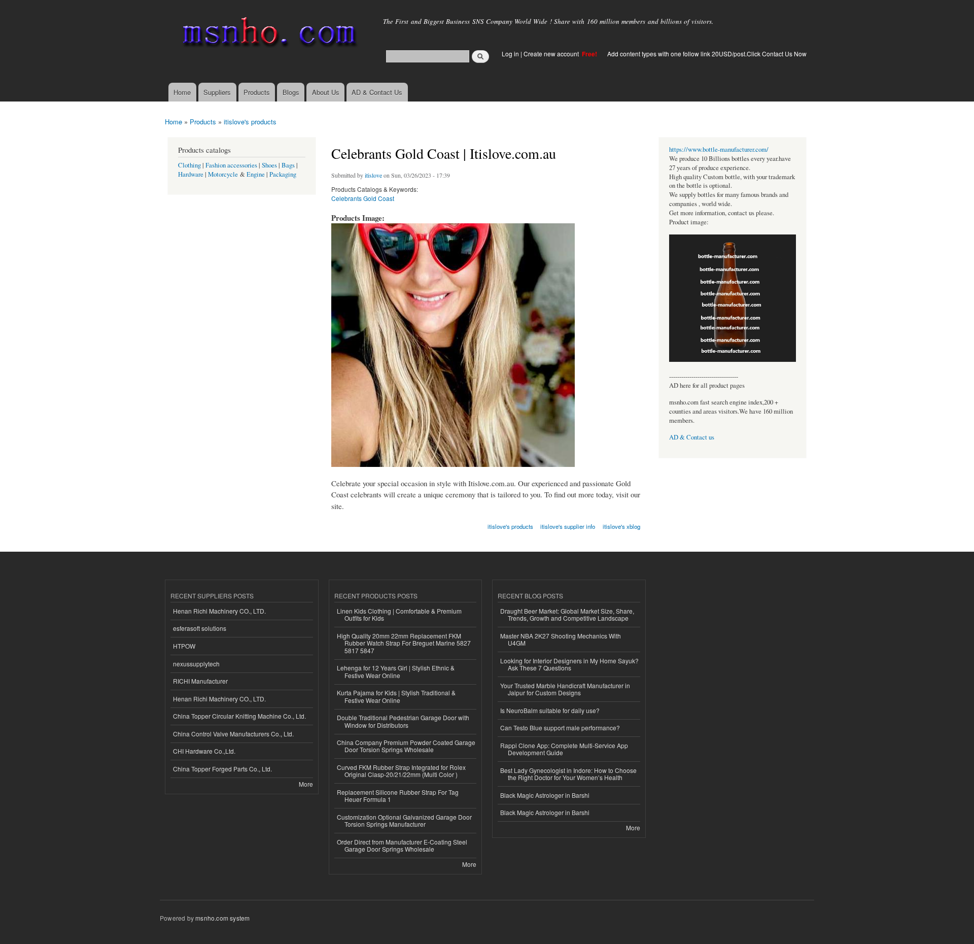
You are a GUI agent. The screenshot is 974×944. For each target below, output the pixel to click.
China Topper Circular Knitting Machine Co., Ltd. (239, 716)
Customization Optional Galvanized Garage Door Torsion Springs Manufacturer (404, 820)
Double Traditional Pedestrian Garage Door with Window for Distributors (403, 721)
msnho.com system (222, 918)
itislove (373, 175)
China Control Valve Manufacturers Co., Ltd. (233, 733)
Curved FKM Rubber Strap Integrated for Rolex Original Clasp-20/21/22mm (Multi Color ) (401, 771)
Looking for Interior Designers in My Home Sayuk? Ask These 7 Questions (569, 664)
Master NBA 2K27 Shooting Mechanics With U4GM (560, 639)
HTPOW (184, 646)
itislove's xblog (621, 526)
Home (182, 92)
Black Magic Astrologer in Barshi (544, 795)
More (306, 784)
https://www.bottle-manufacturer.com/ (719, 149)
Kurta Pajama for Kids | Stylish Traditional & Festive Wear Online (396, 696)
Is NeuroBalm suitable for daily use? (550, 710)
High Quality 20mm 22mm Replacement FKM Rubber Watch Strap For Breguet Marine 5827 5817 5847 (404, 643)
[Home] (267, 34)
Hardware (190, 174)
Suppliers (217, 92)
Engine (256, 174)
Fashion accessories (231, 165)
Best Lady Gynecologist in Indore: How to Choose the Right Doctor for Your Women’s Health (568, 774)
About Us (325, 92)
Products (257, 92)
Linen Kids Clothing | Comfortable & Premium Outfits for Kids (399, 614)
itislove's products (250, 121)
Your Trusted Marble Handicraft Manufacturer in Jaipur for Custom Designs (565, 689)
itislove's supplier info (567, 526)
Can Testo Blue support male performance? (560, 727)
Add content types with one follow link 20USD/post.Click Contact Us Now (707, 53)
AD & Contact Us (377, 92)
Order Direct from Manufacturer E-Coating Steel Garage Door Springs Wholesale (402, 845)
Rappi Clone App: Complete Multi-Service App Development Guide (564, 749)
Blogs (291, 92)
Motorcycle (223, 174)
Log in (510, 53)
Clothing (189, 165)
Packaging (282, 174)
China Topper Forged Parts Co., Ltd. (222, 768)
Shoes (269, 165)
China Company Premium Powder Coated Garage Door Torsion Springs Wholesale (406, 746)
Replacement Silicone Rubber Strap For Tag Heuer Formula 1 (398, 795)
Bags (288, 165)
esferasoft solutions (199, 628)
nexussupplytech (196, 663)
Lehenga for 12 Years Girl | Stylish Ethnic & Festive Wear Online (396, 671)
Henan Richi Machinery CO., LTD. (219, 610)
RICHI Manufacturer (200, 681)
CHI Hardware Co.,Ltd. (204, 751)
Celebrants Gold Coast (362, 198)
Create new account (552, 53)
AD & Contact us (691, 437)
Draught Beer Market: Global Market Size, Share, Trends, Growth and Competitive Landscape (567, 614)
